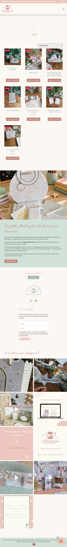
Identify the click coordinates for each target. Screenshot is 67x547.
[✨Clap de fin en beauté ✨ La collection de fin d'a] (50, 477)
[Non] (64, 542)
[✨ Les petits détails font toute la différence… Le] (16, 375)
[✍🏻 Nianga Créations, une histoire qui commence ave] (50, 443)
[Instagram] (31, 300)
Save (8, 50)
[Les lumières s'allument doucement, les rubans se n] (50, 375)
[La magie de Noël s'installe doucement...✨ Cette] (16, 409)
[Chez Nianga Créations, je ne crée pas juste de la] (16, 443)
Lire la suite (12, 80)
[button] (63, 9)
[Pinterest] (36, 300)
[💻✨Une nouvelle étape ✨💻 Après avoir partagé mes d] (50, 409)
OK (34, 544)
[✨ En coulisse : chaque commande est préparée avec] (16, 477)
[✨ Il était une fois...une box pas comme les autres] (16, 511)
